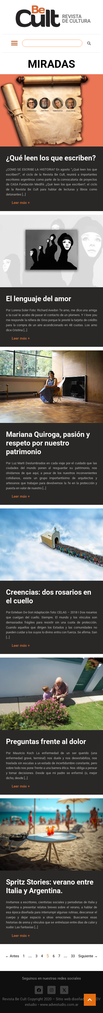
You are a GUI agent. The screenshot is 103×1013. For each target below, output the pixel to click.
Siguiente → (88, 956)
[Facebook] (39, 990)
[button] (14, 43)
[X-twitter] (64, 990)
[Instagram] (51, 990)
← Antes (12, 956)
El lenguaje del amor (38, 298)
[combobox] (52, 43)
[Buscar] (89, 43)
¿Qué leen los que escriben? (51, 158)
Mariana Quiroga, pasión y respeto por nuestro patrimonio (48, 443)
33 (73, 956)
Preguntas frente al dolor (46, 741)
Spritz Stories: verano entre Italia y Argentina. (49, 886)
